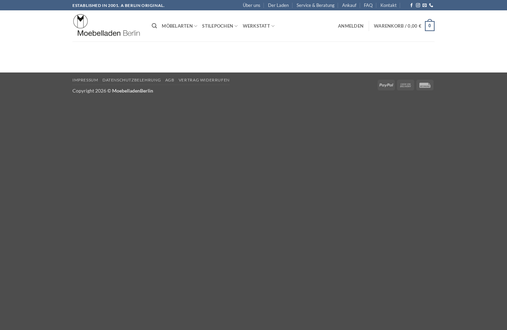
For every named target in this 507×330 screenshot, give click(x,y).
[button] (351, 26)
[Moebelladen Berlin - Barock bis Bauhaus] (106, 26)
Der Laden (278, 5)
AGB (170, 79)
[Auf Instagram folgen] (418, 5)
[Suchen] (154, 25)
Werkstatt (256, 26)
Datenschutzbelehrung (131, 79)
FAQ (368, 5)
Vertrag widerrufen (204, 79)
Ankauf (349, 5)
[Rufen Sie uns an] (431, 5)
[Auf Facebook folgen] (411, 5)
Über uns (251, 5)
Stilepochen (217, 26)
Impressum (85, 79)
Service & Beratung (316, 5)
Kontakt (388, 5)
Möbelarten (177, 26)
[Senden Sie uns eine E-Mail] (425, 5)
